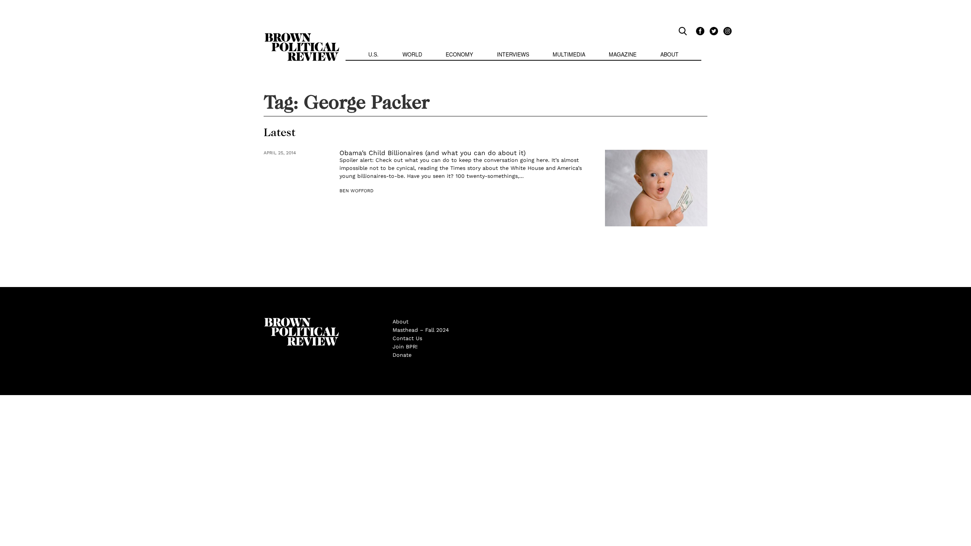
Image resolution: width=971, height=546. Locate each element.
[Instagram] (726, 31)
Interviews (513, 54)
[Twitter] (713, 31)
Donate (402, 355)
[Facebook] (699, 31)
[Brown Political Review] (302, 36)
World (412, 54)
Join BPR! (405, 347)
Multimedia (569, 54)
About (669, 54)
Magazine (622, 54)
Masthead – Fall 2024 (421, 330)
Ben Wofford (356, 190)
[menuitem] (373, 55)
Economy (459, 54)
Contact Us (407, 338)
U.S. (373, 54)
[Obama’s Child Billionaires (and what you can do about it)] (656, 188)
